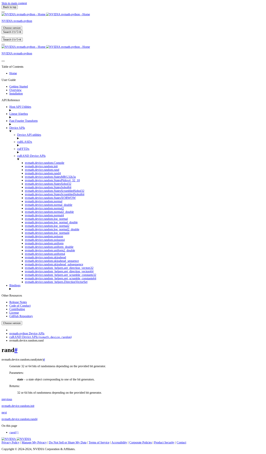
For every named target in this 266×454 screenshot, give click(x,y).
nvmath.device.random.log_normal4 (47, 232)
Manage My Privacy (34, 442)
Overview (15, 90)
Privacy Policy (10, 442)
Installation (16, 93)
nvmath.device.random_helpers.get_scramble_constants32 (60, 275)
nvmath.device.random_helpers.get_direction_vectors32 (59, 268)
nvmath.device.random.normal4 (44, 215)
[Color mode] (3, 36)
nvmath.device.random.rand (42, 169)
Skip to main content (14, 3)
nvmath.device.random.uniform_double (49, 247)
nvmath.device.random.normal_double (48, 204)
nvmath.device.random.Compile (44, 162)
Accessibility (119, 442)
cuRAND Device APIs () (40, 337)
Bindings (14, 285)
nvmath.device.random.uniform (44, 243)
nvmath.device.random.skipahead (45, 257)
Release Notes (18, 302)
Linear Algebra (18, 113)
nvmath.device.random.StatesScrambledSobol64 (54, 194)
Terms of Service (99, 442)
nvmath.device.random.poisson (44, 236)
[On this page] (3, 44)
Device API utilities (29, 134)
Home (13, 73)
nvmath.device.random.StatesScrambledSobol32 (54, 190)
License (14, 312)
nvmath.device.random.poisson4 (45, 239)
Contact (181, 442)
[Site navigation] (3, 11)
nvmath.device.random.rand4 (43, 173)
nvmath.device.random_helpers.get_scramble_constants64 (60, 278)
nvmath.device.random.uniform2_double (50, 250)
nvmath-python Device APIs (26, 333)
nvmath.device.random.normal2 (44, 208)
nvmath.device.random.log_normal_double (51, 222)
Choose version (12, 27)
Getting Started (18, 86)
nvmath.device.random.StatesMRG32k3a (50, 176)
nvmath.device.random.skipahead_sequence (52, 261)
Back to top (9, 7)
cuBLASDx (24, 141)
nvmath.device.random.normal (43, 201)
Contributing (17, 309)
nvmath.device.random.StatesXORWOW (50, 197)
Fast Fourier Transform (23, 120)
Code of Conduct (20, 305)
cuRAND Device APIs (31, 155)
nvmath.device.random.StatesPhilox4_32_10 (52, 180)
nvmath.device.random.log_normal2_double (52, 229)
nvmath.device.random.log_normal (46, 218)
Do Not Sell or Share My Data (67, 442)
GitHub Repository (21, 316)
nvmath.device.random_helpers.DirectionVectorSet (56, 282)
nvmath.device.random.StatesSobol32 (48, 183)
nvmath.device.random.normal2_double (49, 211)
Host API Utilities (20, 106)
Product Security (164, 442)
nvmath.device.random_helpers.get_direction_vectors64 (59, 271)
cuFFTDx (23, 148)
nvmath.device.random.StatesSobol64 (48, 187)
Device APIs (17, 127)
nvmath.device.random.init (41, 166)
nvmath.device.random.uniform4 (45, 254)
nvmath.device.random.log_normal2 (47, 225)
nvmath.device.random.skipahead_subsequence (54, 264)
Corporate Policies (140, 442)
